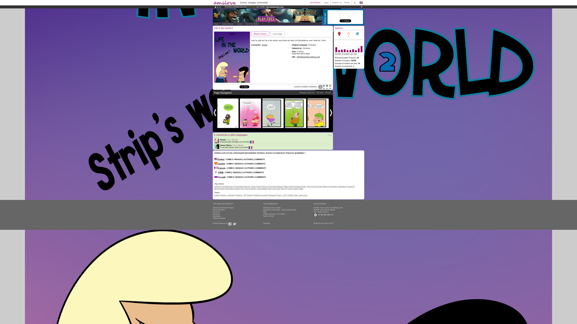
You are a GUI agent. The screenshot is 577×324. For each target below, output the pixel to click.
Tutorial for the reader (272, 208)
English (221, 159)
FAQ (265, 212)
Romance (272, 195)
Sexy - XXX (282, 195)
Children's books (260, 195)
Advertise (216, 216)
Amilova (217, 187)
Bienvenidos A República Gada (227, 189)
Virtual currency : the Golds (274, 214)
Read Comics (260, 34)
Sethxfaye (342, 187)
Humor (250, 195)
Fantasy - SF (241, 195)
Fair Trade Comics (320, 212)
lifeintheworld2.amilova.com (308, 57)
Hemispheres (227, 187)
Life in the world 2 (252, 24)
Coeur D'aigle (293, 189)
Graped (350, 187)
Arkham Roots (300, 187)
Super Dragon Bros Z (259, 187)
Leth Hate (276, 189)
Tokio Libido (288, 187)
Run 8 (283, 189)
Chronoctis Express (242, 187)
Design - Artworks (227, 195)
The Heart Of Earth (314, 187)
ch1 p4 (234, 140)
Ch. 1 (319, 93)
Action (216, 195)
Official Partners (219, 218)
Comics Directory (227, 24)
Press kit (216, 212)
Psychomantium (275, 187)
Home (216, 24)
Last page (277, 34)
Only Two (244, 189)
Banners (216, 214)
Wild (301, 189)
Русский (221, 177)
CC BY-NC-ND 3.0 (325, 215)
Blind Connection (330, 187)
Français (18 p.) (305, 93)
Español (221, 164)
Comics (239, 24)
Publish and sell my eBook (324, 210)
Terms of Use (268, 216)
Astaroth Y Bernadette (258, 189)
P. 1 (327, 93)
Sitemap (266, 223)
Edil (269, 189)
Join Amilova (315, 3)
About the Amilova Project (223, 208)
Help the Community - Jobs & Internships (279, 210)
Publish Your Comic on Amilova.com (328, 208)
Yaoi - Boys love (300, 195)
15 (329, 135)
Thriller (291, 195)
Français (222, 168)
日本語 (220, 172)
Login (326, 3)
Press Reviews (219, 210)
